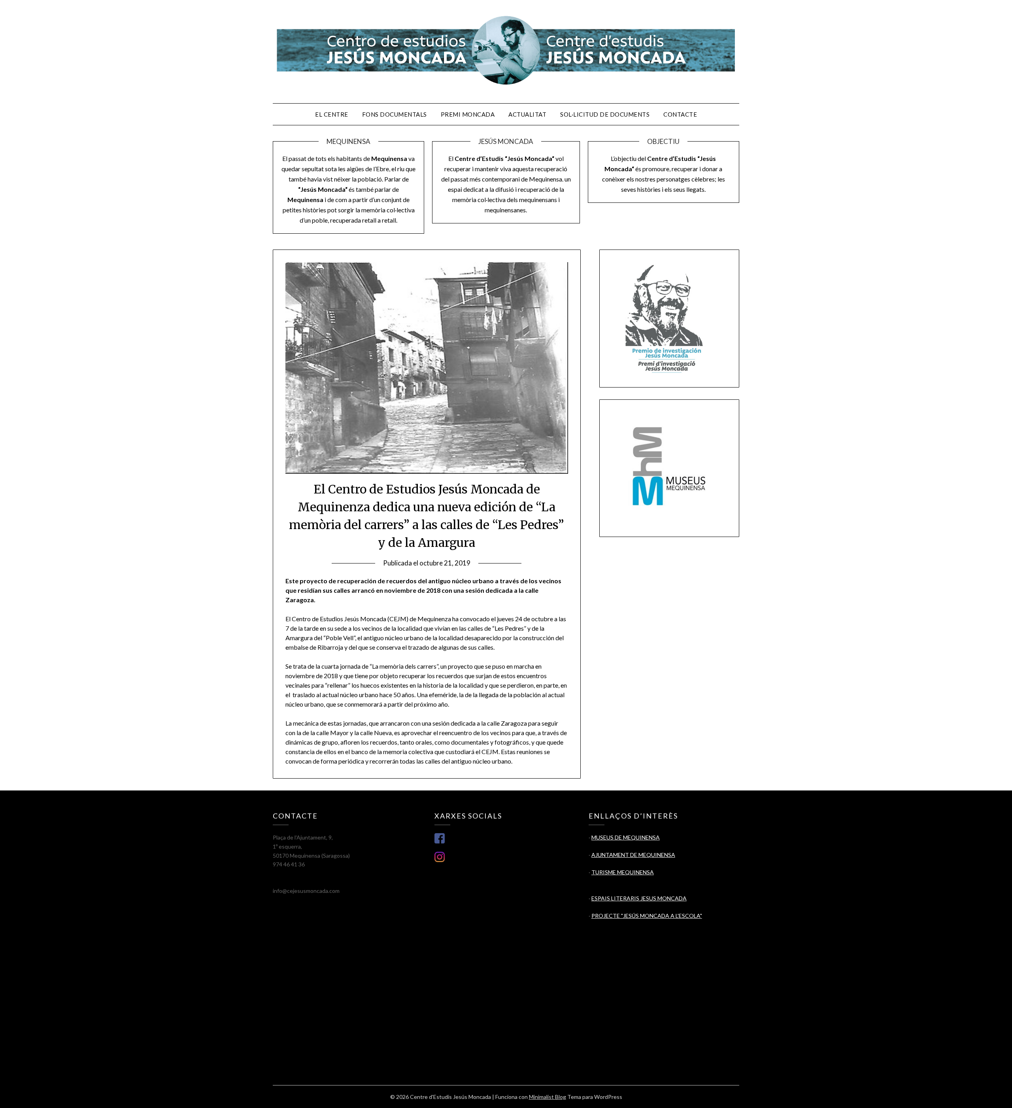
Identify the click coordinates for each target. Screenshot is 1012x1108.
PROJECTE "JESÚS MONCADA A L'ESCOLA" (646, 915)
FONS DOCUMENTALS (394, 114)
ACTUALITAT (527, 114)
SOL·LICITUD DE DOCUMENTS (604, 114)
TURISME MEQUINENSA (622, 872)
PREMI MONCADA (468, 114)
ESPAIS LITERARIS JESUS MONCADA (639, 898)
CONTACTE (680, 114)
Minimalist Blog (547, 1096)
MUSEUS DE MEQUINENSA (625, 837)
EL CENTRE (331, 114)
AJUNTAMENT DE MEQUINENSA (633, 854)
